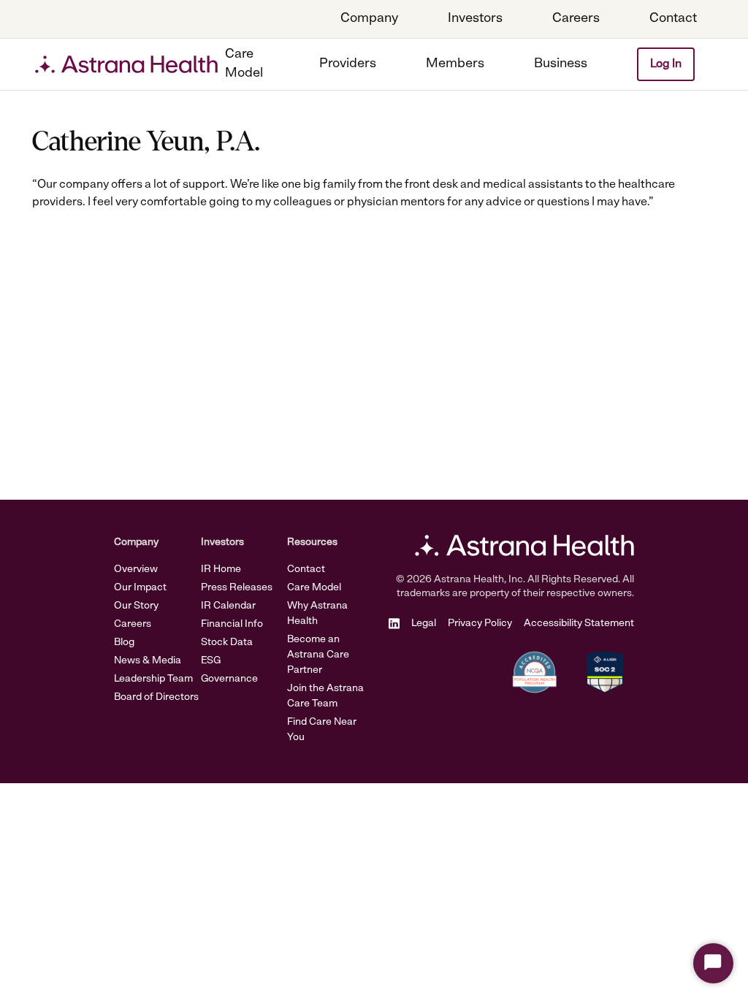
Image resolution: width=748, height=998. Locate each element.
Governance (229, 679)
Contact (306, 569)
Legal (423, 623)
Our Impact (140, 587)
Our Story (136, 606)
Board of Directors (156, 697)
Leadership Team (153, 679)
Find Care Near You (321, 730)
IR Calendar (228, 606)
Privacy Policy (480, 623)
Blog (124, 642)
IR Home (221, 569)
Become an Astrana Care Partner (318, 655)
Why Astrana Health (317, 614)
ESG (211, 660)
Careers (132, 624)
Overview (136, 569)
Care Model (314, 587)
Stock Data (227, 642)
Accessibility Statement (579, 623)
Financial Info (232, 624)
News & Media (147, 660)
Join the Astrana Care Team (325, 696)
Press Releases (236, 587)
